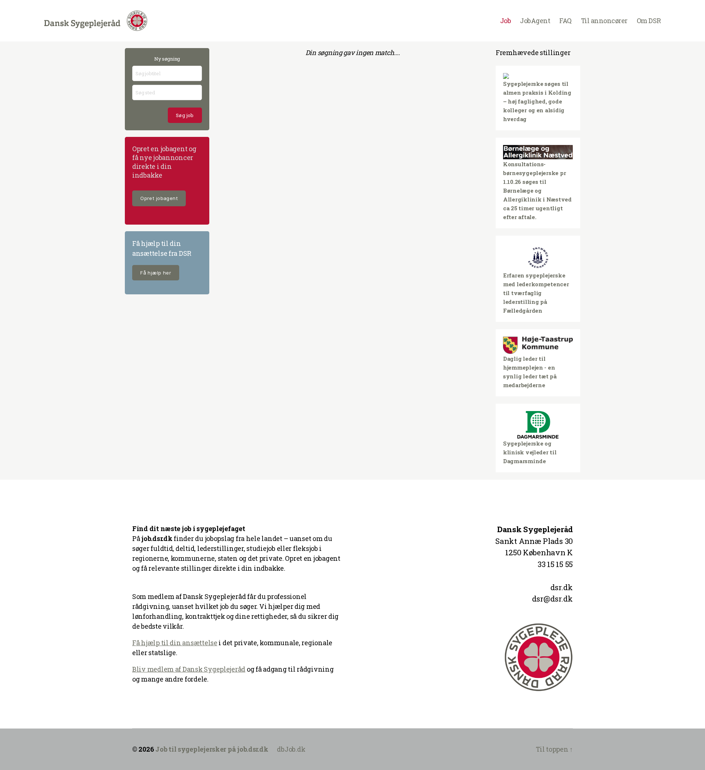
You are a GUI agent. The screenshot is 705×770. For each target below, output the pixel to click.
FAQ (565, 21)
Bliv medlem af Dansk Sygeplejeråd (188, 669)
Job (505, 21)
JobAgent (535, 21)
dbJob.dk (291, 749)
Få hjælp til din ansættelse (174, 642)
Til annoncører (604, 21)
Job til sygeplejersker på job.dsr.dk (211, 749)
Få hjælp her (155, 273)
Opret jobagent (159, 198)
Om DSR (649, 21)
